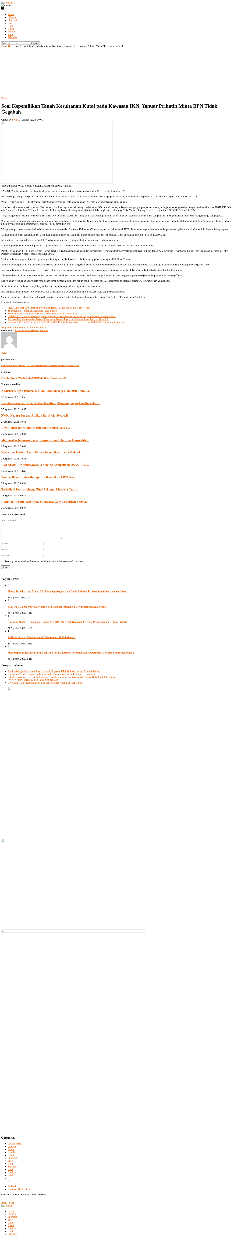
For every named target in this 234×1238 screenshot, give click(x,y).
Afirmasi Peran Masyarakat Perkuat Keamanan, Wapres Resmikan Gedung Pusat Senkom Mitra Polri (58, 319)
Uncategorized (15, 1143)
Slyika (15, 119)
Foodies (12, 31)
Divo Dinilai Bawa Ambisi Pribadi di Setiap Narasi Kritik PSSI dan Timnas (45, 682)
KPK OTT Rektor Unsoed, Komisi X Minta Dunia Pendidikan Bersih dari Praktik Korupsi (57, 606)
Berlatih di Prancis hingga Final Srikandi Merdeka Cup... (39, 489)
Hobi (10, 34)
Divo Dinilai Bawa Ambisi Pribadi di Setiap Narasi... (35, 427)
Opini (10, 25)
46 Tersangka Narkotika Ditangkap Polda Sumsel (32, 310)
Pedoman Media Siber (19, 1189)
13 (9, 1180)
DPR (17, 327)
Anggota (5, 327)
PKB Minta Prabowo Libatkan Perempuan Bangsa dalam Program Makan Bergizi (49, 307)
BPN (12, 327)
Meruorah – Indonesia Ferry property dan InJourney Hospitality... (45, 440)
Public (11, 1175)
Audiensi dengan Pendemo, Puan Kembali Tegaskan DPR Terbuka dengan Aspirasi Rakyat (54, 671)
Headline (12, 1152)
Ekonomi (12, 20)
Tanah (28, 327)
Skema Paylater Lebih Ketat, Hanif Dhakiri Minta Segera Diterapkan (42, 313)
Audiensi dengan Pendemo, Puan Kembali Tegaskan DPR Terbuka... (46, 391)
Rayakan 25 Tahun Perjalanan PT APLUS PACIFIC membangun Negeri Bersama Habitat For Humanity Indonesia (66, 322)
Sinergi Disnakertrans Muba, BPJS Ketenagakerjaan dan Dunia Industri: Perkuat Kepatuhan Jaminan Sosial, (68, 591)
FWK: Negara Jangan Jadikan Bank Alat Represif (34, 415)
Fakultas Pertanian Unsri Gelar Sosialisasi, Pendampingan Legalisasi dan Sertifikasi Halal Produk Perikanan (62, 677)
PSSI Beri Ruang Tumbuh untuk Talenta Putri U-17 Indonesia (41, 637)
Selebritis (12, 37)
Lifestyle (12, 17)
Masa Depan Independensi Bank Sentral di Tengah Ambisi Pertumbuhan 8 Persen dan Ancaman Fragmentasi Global (71, 652)
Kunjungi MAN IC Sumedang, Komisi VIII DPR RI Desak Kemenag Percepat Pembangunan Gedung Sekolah (67, 622)
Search (36, 43)
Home (4, 46)
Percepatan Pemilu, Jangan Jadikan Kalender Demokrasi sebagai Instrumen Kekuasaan (51, 674)
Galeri (11, 28)
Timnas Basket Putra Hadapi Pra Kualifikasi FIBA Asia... (39, 477)
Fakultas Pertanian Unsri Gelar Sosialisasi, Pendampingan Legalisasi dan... (50, 403)
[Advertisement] (117, 71)
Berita (11, 14)
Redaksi (12, 1186)
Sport (10, 23)
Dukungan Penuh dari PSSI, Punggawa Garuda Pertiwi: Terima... (44, 501)
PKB (22, 327)
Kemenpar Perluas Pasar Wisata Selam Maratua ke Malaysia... (42, 452)
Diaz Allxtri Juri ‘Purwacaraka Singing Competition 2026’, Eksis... (45, 464)
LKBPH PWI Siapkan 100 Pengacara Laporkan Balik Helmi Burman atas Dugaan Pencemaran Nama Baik (62, 316)
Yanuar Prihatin (39, 327)
